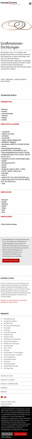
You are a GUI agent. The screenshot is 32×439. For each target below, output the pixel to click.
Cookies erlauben (20, 434)
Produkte (10, 79)
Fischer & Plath (7, 376)
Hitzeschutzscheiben (10, 341)
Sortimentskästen (9, 357)
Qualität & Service (8, 380)
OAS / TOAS (7, 348)
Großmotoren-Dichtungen (12, 339)
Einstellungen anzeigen (11, 260)
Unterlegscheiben (9, 364)
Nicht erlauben (7, 434)
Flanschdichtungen (10, 332)
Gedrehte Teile (8, 337)
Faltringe (7, 330)
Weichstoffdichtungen (11, 366)
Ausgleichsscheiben (10, 321)
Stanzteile (7, 361)
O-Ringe (6, 350)
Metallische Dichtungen (11, 344)
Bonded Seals (8, 323)
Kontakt (4, 392)
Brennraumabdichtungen (12, 326)
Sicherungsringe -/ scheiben (13, 355)
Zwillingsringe (8, 368)
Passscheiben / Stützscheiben (13, 352)
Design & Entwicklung (9, 384)
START (3, 79)
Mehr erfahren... (7, 437)
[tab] (16, 376)
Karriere (4, 388)
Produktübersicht (9, 319)
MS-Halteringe (8, 346)
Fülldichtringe (8, 335)
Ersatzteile (7, 328)
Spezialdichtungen (10, 359)
